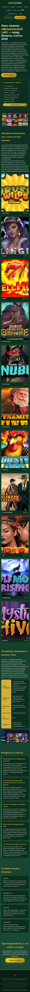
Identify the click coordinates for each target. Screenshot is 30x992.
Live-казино (19, 6)
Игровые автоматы (12, 13)
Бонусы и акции (18, 10)
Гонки (20, 13)
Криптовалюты (5, 6)
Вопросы (13, 6)
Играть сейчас (9, 75)
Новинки (26, 6)
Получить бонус (15, 104)
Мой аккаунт (8, 17)
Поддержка (9, 10)
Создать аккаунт (20, 17)
